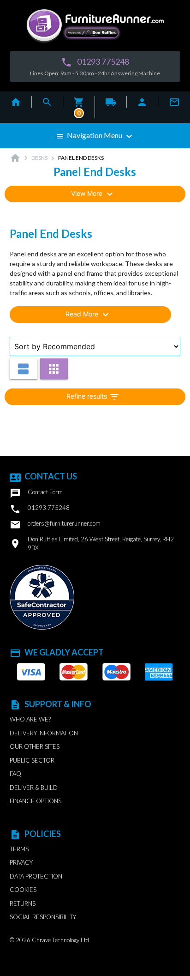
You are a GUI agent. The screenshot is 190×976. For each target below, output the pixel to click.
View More (93, 194)
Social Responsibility (43, 917)
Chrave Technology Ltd (60, 940)
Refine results (93, 396)
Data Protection (36, 876)
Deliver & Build (34, 787)
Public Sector (32, 760)
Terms (19, 849)
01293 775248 (95, 62)
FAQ (15, 773)
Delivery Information (44, 733)
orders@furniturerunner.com (55, 524)
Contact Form (36, 493)
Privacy (21, 862)
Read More (88, 314)
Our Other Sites (34, 746)
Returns (23, 903)
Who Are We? (30, 719)
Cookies (23, 889)
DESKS (39, 157)
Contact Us (43, 476)
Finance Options (35, 801)
